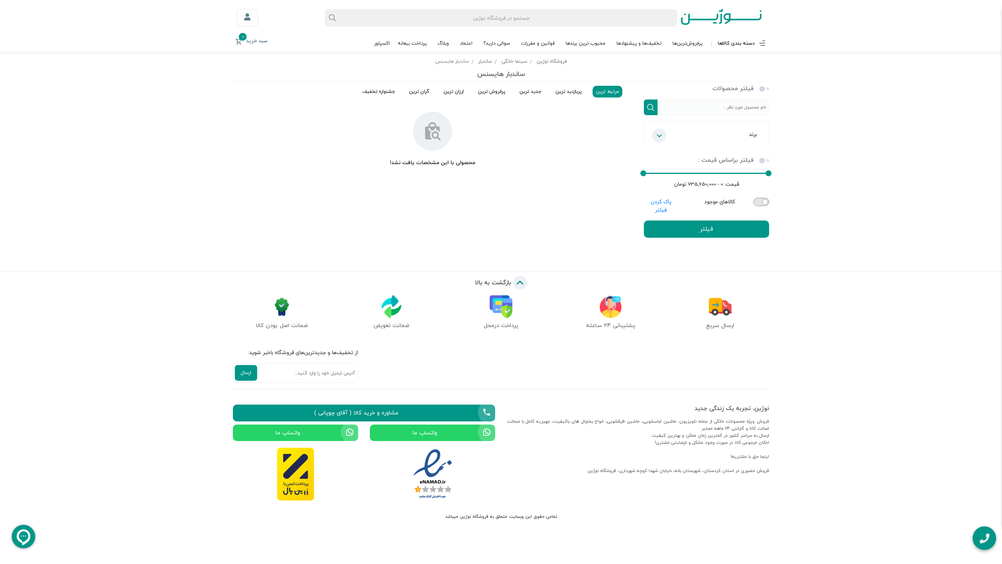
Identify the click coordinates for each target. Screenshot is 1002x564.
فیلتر (706, 229)
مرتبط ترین (607, 91)
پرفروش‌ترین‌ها (687, 43)
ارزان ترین (453, 91)
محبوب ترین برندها (586, 43)
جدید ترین (530, 91)
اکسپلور (382, 43)
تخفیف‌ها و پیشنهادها (638, 43)
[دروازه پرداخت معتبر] (295, 474)
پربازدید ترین (568, 91)
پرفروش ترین (491, 91)
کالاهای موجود (719, 202)
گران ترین (419, 91)
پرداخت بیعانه (412, 43)
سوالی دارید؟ (496, 43)
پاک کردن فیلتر (661, 206)
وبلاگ (443, 43)
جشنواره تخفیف (378, 91)
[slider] (768, 173)
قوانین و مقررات (538, 43)
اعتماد (466, 43)
